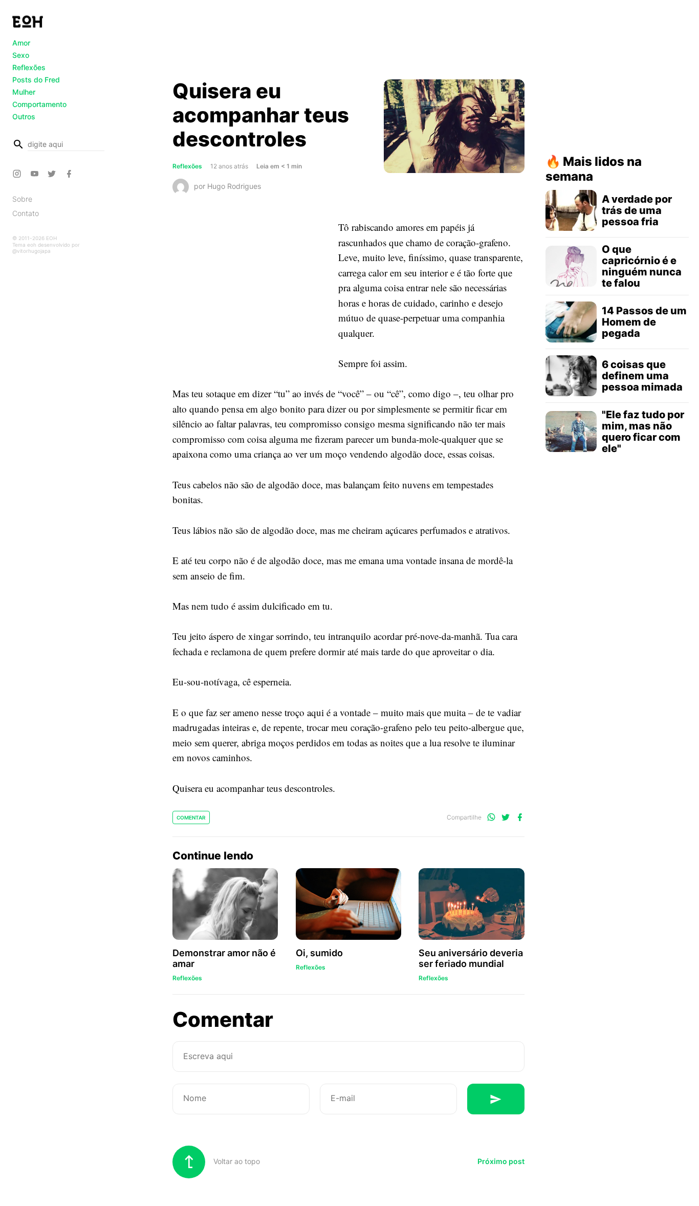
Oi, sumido (319, 952)
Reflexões (29, 67)
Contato (25, 213)
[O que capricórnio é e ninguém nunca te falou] (571, 266)
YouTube (36, 173)
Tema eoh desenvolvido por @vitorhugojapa (46, 248)
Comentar (191, 817)
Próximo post (501, 1161)
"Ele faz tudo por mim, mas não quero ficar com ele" (643, 431)
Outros (23, 116)
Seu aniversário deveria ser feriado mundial (471, 958)
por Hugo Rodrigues (227, 186)
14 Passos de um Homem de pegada (644, 322)
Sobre (22, 199)
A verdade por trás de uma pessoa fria (637, 210)
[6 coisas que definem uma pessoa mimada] (571, 375)
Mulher (23, 92)
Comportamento (39, 104)
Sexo (20, 55)
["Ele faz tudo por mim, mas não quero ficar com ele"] (571, 431)
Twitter (53, 173)
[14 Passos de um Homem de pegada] (571, 322)
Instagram (18, 173)
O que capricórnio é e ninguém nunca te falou (642, 266)
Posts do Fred (36, 79)
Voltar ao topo (235, 1161)
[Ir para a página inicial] (27, 21)
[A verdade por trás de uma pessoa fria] (571, 210)
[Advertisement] (348, 42)
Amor (21, 42)
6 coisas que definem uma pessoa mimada (642, 375)
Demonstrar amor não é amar (224, 958)
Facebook (70, 173)
